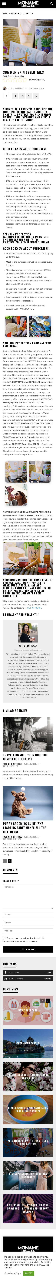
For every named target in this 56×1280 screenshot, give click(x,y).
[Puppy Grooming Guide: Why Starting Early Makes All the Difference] (28, 803)
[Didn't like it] (10, 79)
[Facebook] (15, 96)
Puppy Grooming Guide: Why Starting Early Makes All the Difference (24, 827)
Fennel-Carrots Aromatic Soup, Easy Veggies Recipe (28, 1109)
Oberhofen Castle (28, 1043)
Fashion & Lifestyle (22, 13)
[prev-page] (5, 861)
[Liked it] (20, 79)
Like (49, 972)
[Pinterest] (29, 96)
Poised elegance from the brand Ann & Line (28, 1076)
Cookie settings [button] (12, 1273)
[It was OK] (15, 79)
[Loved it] (25, 79)
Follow (47, 979)
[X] (22, 96)
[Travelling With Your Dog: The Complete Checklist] (28, 734)
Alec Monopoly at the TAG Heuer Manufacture (28, 1142)
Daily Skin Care (28, 1010)
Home (6, 13)
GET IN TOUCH (34, 608)
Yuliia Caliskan (16, 88)
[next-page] (9, 861)
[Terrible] (5, 79)
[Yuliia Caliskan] (5, 88)
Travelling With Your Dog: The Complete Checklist (25, 757)
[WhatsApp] (36, 96)
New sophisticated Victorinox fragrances (28, 1175)
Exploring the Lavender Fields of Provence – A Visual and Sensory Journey (28, 1208)
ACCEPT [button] (28, 1273)
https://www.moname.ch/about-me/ (28, 650)
